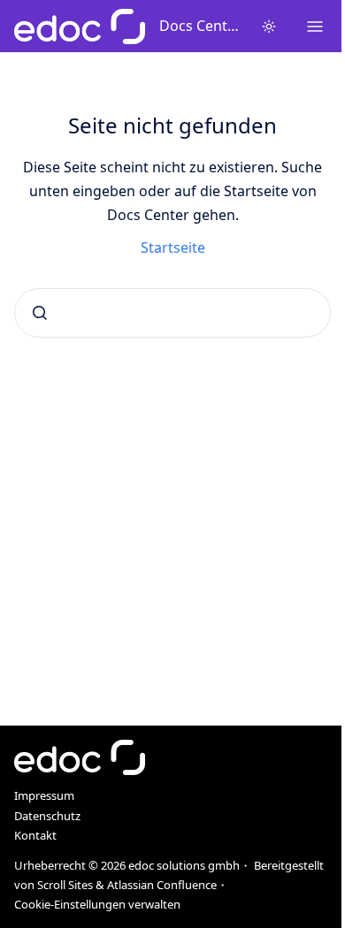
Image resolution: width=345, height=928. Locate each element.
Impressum (44, 795)
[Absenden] (40, 313)
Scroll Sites (65, 885)
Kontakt (35, 835)
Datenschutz (47, 816)
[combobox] (172, 313)
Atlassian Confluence (162, 885)
